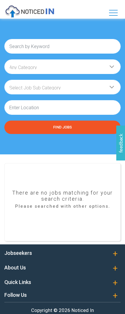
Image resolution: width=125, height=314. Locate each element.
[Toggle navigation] (113, 12)
